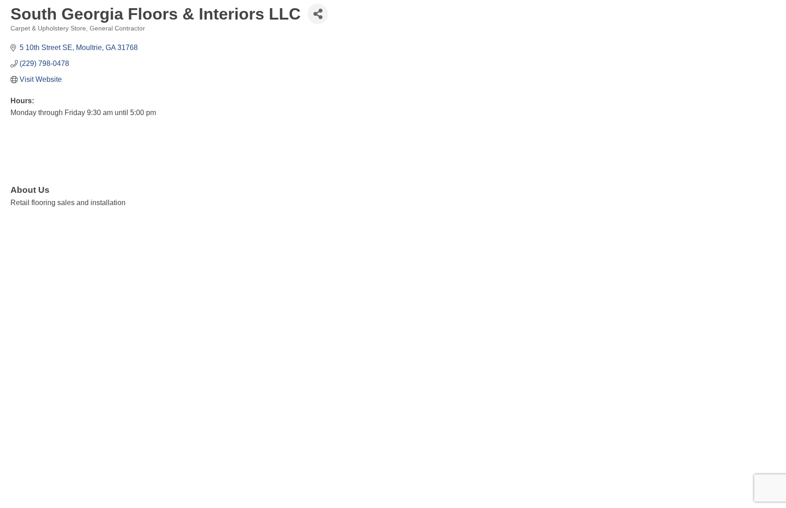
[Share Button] (317, 14)
